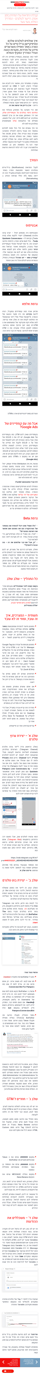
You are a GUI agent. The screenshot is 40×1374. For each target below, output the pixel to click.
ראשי (36, 8)
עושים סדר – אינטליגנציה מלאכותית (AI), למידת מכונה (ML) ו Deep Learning (12, 1362)
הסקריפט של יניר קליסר (28, 494)
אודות (36, 11)
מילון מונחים (20, 8)
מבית (23, 5)
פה (25, 908)
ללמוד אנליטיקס (30, 8)
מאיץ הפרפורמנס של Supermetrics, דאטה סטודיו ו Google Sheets (28, 1362)
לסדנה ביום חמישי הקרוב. (21, 602)
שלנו (15, 120)
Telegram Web (14, 839)
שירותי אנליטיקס (12, 8)
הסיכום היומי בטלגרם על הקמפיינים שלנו (20, 112)
